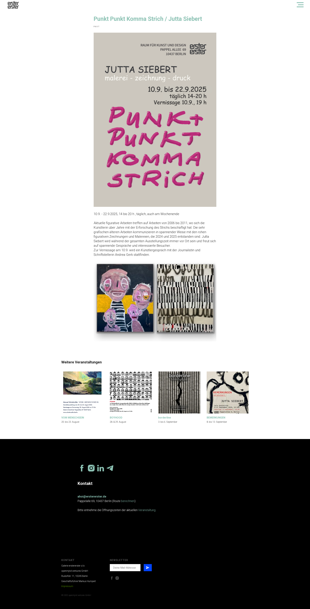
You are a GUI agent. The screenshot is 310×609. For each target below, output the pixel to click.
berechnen (127, 501)
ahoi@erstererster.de (92, 496)
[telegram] (110, 468)
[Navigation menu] (300, 4)
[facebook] (82, 468)
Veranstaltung (146, 510)
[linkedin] (100, 468)
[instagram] (91, 468)
